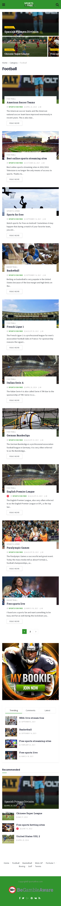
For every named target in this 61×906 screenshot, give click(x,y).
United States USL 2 (28, 836)
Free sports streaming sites (35, 740)
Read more (14, 123)
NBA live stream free (31, 717)
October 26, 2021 (33, 163)
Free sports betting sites (30, 824)
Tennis (38, 866)
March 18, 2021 (32, 608)
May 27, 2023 (23, 817)
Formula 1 (50, 863)
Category (13, 63)
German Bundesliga (18, 435)
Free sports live (16, 603)
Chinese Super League (16, 53)
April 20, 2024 (31, 107)
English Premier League (20, 491)
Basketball (12, 267)
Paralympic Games (18, 547)
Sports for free (16, 107)
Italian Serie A (15, 382)
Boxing (22, 866)
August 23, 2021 (32, 440)
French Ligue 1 (15, 326)
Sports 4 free (13, 211)
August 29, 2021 (32, 331)
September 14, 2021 (33, 219)
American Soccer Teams (21, 102)
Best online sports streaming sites (27, 158)
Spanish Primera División (21, 31)
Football (9, 27)
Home (4, 63)
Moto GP (39, 863)
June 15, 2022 (26, 829)
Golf (30, 866)
